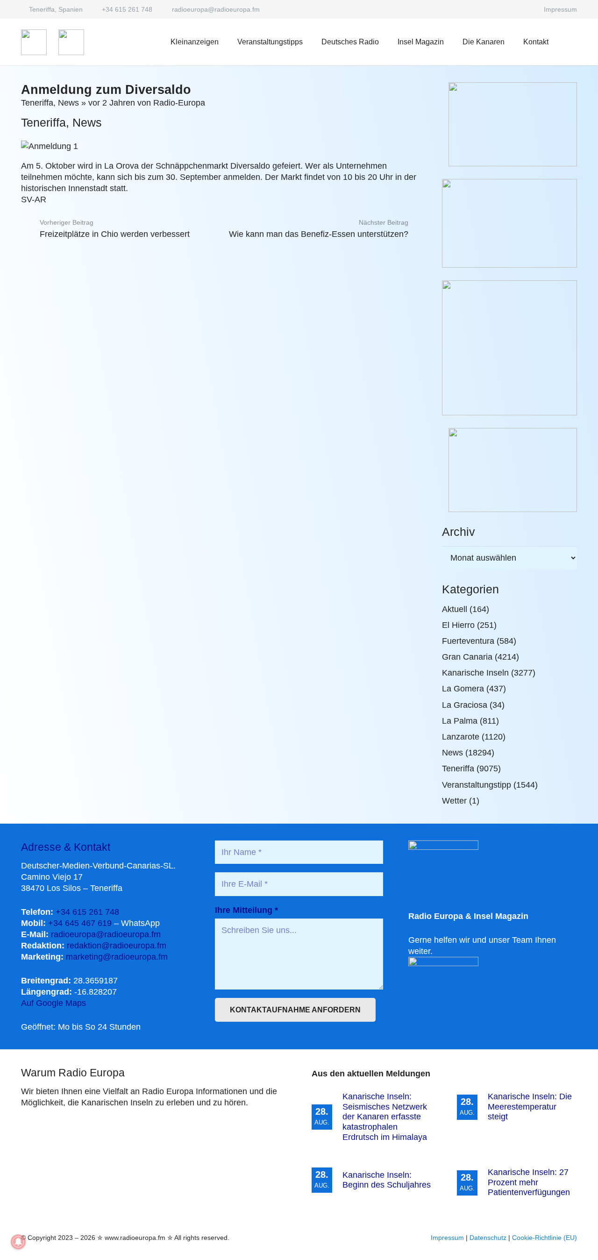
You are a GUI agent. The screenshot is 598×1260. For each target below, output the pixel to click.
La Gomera (463, 688)
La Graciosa (464, 705)
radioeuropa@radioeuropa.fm (106, 934)
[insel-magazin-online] (509, 124)
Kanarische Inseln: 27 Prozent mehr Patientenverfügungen (529, 1182)
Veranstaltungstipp (476, 785)
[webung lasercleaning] (509, 223)
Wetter (454, 800)
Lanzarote (460, 736)
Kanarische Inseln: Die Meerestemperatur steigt (530, 1106)
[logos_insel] (71, 42)
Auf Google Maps (53, 1003)
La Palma (459, 721)
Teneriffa (37, 102)
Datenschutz (488, 1237)
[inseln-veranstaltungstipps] (509, 470)
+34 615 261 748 (87, 912)
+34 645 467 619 (80, 923)
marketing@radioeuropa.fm (117, 956)
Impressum (447, 1237)
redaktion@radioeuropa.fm (116, 945)
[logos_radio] (34, 42)
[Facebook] (523, 9)
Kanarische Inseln (475, 672)
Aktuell (454, 609)
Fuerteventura (468, 641)
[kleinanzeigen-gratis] (509, 347)
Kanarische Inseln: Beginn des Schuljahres (386, 1180)
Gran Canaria (467, 657)
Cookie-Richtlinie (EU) (544, 1237)
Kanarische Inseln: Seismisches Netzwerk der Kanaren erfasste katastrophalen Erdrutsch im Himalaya (384, 1116)
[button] (386, 41)
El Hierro (458, 625)
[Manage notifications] (18, 1241)
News (68, 102)
